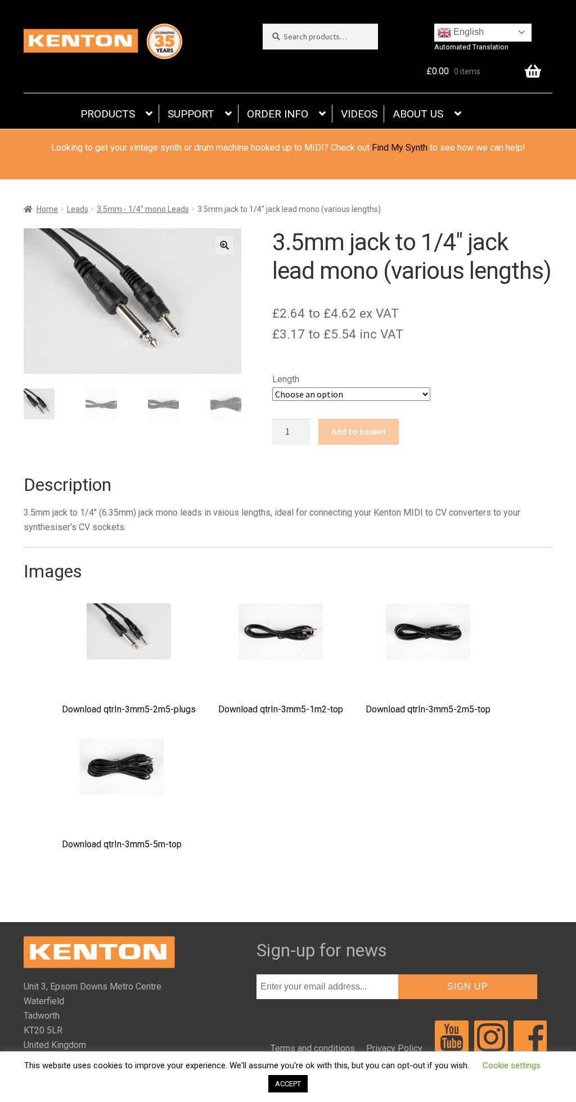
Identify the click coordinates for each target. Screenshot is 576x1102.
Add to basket (358, 431)
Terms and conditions (313, 1048)
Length (285, 379)
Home (47, 209)
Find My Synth (400, 147)
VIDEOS (359, 113)
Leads (77, 209)
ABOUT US (418, 113)
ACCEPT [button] (288, 1084)
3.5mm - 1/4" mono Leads (143, 209)
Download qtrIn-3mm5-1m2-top (280, 709)
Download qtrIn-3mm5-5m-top (122, 844)
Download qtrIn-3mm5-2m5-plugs (129, 709)
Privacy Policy (394, 1048)
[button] (224, 245)
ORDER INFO (277, 113)
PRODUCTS (107, 113)
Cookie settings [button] (512, 1065)
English (467, 32)
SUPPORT (191, 113)
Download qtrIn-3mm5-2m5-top (428, 709)
